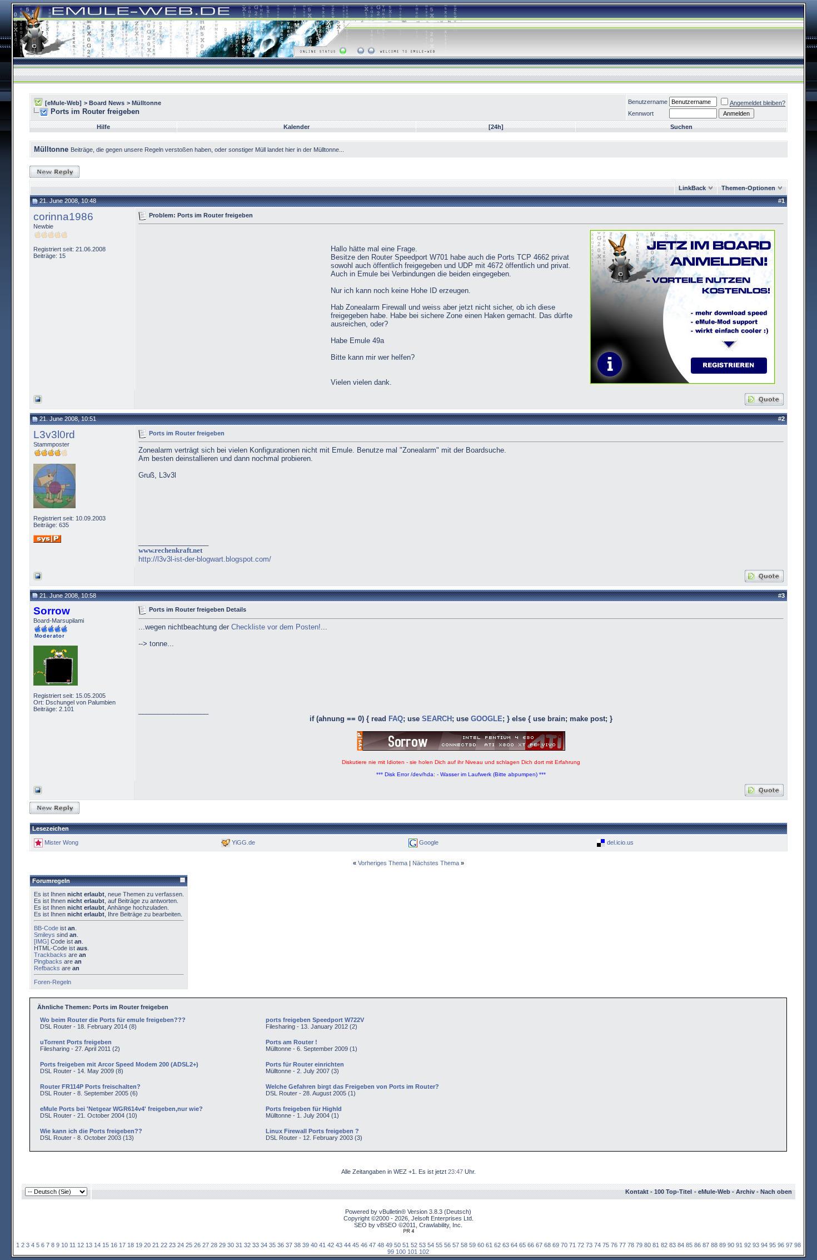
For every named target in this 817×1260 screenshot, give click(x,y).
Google (429, 842)
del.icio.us (620, 842)
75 (605, 1245)
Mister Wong (61, 842)
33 (255, 1245)
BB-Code (46, 928)
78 (630, 1245)
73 (589, 1245)
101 (412, 1251)
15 (105, 1245)
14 (97, 1245)
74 (597, 1245)
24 (180, 1245)
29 (222, 1245)
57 (455, 1245)
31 (239, 1245)
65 (522, 1245)
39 (305, 1245)
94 (764, 1245)
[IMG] (41, 941)
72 (580, 1245)
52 (414, 1245)
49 (389, 1245)
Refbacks (47, 968)
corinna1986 (63, 216)
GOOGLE (486, 719)
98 (797, 1245)
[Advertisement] (231, 306)
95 (772, 1245)
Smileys (44, 934)
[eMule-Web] (63, 103)
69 (555, 1245)
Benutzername (647, 101)
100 (401, 1251)
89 (722, 1245)
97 (789, 1245)
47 (372, 1245)
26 (197, 1245)
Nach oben (776, 1191)
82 (664, 1245)
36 (280, 1245)
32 (247, 1245)
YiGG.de (243, 842)
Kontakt (637, 1191)
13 (89, 1245)
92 (747, 1245)
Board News (106, 103)
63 (505, 1245)
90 (731, 1245)
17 (122, 1245)
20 (147, 1245)
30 (230, 1245)
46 (364, 1245)
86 (697, 1245)
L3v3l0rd (54, 434)
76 (614, 1245)
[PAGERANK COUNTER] (408, 1231)
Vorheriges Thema (382, 863)
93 (756, 1245)
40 (314, 1245)
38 (297, 1245)
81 (655, 1245)
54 (430, 1245)
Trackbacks (50, 954)
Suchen (681, 126)
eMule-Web (714, 1191)
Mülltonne (146, 103)
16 (114, 1245)
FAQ (395, 719)
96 (781, 1245)
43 (339, 1245)
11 (72, 1245)
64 (514, 1245)
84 (680, 1245)
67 (539, 1245)
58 (464, 1245)
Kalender (296, 126)
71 (572, 1245)
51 (405, 1245)
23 (172, 1245)
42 (330, 1245)
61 (489, 1245)
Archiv (745, 1191)
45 (355, 1245)
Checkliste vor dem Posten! (276, 627)
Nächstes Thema (435, 863)
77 (622, 1245)
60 (480, 1245)
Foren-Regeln (52, 982)
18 (130, 1245)
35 (272, 1245)
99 (390, 1251)
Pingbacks (48, 961)
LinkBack (692, 188)
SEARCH (437, 719)
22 (164, 1245)
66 (530, 1245)
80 (647, 1245)
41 (322, 1245)
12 (80, 1245)
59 (472, 1245)
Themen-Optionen (748, 188)
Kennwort (641, 113)
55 (439, 1245)
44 (347, 1245)
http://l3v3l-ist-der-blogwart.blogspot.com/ (204, 559)
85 (689, 1245)
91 (739, 1245)
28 (214, 1245)
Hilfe (103, 126)
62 (497, 1245)
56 (447, 1245)
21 (155, 1245)
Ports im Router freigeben (187, 432)
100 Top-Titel (673, 1191)
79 (639, 1245)
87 (706, 1245)
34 (264, 1245)
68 (547, 1245)
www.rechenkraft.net (170, 550)
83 (672, 1245)
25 (189, 1245)
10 (64, 1245)
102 (424, 1251)
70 (564, 1245)
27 (205, 1245)
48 (380, 1245)
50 (397, 1245)
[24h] (496, 126)
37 (289, 1245)
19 (139, 1245)
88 (714, 1245)
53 (422, 1245)
